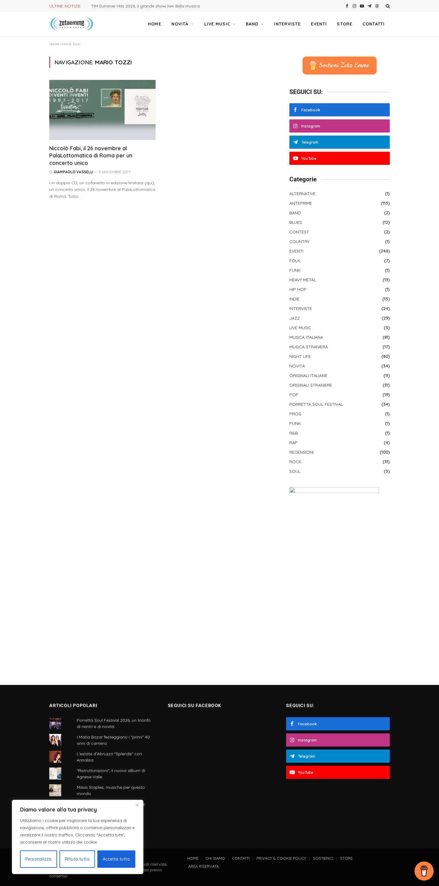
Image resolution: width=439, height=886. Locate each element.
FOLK (294, 260)
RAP (293, 442)
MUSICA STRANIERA (308, 346)
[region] (77, 837)
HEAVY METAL (302, 279)
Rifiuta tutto (77, 859)
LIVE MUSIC (217, 24)
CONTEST (299, 232)
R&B (293, 433)
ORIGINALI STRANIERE (310, 385)
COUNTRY (299, 241)
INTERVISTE (287, 24)
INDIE (294, 299)
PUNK (295, 423)
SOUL (294, 471)
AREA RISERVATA (203, 866)
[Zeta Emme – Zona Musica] (71, 24)
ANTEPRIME (300, 203)
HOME (154, 24)
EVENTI (319, 24)
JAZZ (294, 318)
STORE (344, 24)
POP (293, 394)
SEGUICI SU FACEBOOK (194, 705)
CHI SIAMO (215, 858)
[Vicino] (137, 805)
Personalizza (38, 859)
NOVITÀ (180, 24)
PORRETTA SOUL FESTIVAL (316, 404)
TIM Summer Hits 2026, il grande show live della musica (145, 6)
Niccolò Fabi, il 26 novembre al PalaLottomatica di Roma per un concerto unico (90, 155)
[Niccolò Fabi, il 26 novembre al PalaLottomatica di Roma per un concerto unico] (102, 110)
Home (54, 44)
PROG (295, 414)
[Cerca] (387, 6)
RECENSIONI (301, 452)
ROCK (295, 461)
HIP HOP (297, 289)
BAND (252, 24)
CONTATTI (374, 24)
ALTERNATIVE (302, 193)
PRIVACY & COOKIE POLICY (281, 858)
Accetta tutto (116, 859)
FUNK (294, 270)
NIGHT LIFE (300, 356)
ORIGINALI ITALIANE (308, 375)
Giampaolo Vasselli (73, 172)
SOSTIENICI (323, 858)
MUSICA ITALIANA (306, 337)
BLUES (295, 222)
